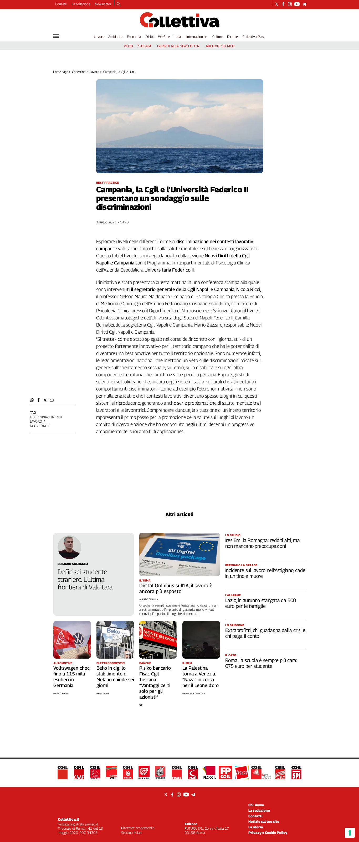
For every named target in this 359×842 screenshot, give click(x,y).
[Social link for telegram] (304, 4)
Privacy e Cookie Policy (267, 832)
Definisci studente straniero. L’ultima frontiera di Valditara (85, 579)
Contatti (61, 4)
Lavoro (99, 36)
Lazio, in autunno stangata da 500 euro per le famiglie (260, 603)
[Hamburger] (56, 36)
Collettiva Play (253, 36)
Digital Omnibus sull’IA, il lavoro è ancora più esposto (175, 588)
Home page (60, 72)
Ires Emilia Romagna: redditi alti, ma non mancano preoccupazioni (262, 543)
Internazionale (196, 36)
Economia (134, 36)
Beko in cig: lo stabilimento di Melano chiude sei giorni (115, 676)
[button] (32, 400)
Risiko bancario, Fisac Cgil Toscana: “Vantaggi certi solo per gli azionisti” (155, 682)
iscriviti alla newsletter (178, 46)
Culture (217, 36)
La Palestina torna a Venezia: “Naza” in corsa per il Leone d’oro (200, 676)
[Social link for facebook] (283, 4)
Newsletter (103, 4)
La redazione (81, 4)
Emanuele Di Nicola (193, 693)
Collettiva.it (68, 819)
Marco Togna (61, 693)
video (128, 46)
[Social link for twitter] (277, 4)
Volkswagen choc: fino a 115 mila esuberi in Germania (72, 676)
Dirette (232, 36)
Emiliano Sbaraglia (73, 563)
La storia (255, 827)
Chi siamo (256, 805)
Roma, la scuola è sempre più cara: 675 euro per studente (261, 663)
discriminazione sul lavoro (46, 419)
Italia (177, 36)
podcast (144, 46)
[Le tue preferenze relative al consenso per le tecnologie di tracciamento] (350, 833)
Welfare (164, 36)
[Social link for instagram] (290, 4)
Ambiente (115, 36)
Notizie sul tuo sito (263, 821)
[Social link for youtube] (297, 4)
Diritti (150, 36)
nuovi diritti (40, 426)
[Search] (119, 4)
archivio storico (220, 46)
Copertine (78, 72)
